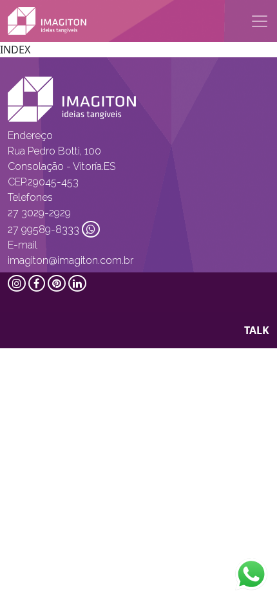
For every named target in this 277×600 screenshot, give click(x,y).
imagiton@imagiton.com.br (70, 260)
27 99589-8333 (43, 229)
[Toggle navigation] (259, 21)
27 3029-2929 (39, 213)
